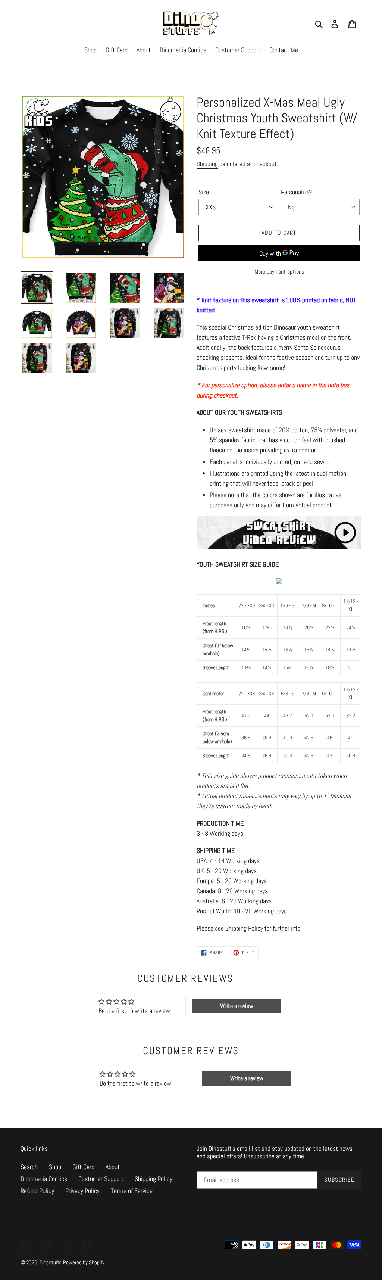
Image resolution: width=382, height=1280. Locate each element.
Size (203, 192)
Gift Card (83, 1166)
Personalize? (296, 192)
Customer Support (100, 1178)
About (113, 1166)
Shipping (207, 164)
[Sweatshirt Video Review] (279, 547)
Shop (55, 1166)
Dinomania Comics (44, 1178)
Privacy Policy (82, 1190)
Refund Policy (37, 1190)
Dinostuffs (51, 1262)
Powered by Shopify (83, 1262)
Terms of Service (132, 1190)
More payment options (279, 271)
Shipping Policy (244, 928)
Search (29, 1166)
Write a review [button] (236, 1006)
